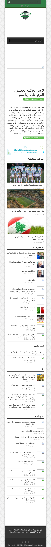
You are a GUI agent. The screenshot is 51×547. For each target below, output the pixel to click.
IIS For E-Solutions (25, 545)
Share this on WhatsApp (35, 99)
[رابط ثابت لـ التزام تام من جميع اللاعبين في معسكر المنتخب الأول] (40, 503)
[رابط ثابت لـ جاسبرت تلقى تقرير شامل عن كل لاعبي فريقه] (40, 476)
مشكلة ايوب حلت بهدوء (26, 461)
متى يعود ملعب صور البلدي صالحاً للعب (28, 211)
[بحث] (9, 2)
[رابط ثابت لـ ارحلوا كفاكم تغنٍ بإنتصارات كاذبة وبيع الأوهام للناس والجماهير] (40, 340)
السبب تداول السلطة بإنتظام (25, 316)
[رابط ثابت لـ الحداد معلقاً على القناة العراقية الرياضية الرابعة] (40, 363)
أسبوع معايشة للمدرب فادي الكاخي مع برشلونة (26, 352)
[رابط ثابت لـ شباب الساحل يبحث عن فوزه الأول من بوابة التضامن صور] (40, 391)
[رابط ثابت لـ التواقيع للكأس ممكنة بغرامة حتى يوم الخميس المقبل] (25, 234)
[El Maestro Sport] (25, 18)
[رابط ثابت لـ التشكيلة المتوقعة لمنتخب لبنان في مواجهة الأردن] (40, 494)
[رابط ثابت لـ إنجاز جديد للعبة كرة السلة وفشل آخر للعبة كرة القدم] (40, 304)
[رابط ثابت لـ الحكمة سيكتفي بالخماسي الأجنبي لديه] (25, 182)
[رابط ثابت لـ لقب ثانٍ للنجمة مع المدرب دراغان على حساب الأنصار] (40, 428)
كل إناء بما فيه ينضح (28, 271)
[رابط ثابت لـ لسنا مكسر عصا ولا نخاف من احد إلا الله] (40, 268)
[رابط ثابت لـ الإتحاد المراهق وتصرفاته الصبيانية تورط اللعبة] (40, 331)
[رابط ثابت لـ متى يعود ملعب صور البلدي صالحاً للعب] (25, 208)
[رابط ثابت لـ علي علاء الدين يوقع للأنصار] (40, 449)
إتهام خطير (31, 280)
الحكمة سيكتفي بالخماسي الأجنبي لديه (28, 185)
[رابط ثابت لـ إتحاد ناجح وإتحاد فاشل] (40, 313)
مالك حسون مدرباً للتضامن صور (32, 431)
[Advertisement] (27, 28)
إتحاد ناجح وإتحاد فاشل (27, 307)
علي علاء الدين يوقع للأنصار (25, 443)
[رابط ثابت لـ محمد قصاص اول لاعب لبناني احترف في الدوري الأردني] (40, 458)
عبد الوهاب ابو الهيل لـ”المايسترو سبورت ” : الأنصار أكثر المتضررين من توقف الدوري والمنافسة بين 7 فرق (21, 396)
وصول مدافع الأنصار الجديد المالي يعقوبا (29, 437)
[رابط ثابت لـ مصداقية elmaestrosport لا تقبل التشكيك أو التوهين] (40, 259)
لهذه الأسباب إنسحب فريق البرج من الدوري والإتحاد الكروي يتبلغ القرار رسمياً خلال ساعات (22, 377)
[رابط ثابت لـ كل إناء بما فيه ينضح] (40, 277)
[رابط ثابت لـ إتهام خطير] (40, 286)
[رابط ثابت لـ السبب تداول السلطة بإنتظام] (40, 322)
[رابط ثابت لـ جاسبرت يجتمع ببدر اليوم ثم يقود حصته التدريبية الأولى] (40, 485)
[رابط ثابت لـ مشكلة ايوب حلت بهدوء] (40, 467)
